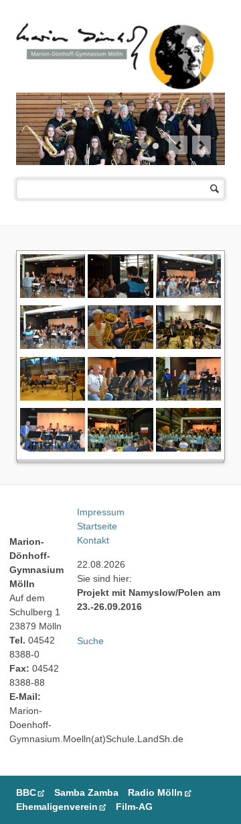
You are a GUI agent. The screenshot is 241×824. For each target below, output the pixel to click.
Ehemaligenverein (57, 806)
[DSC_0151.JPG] (52, 294)
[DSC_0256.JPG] (188, 397)
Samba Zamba (86, 792)
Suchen (214, 189)
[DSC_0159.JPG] (52, 345)
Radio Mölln (155, 792)
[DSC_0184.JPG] (120, 345)
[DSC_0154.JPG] (120, 294)
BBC (26, 792)
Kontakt (93, 540)
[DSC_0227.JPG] (120, 397)
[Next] (201, 145)
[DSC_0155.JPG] (188, 294)
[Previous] (178, 145)
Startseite (97, 526)
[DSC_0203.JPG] (188, 345)
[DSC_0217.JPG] (52, 397)
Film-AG (134, 806)
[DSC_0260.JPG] (188, 448)
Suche (90, 640)
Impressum (101, 512)
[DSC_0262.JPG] (120, 448)
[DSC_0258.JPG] (52, 448)
